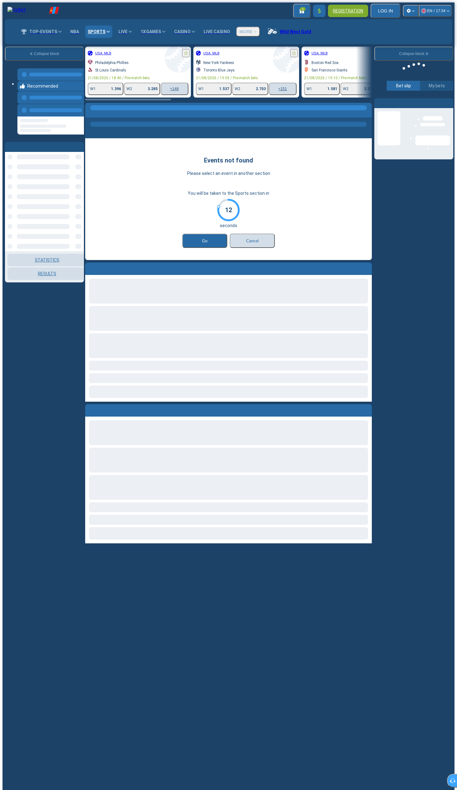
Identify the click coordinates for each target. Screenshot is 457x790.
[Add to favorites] (186, 53)
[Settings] (410, 11)
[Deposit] (319, 11)
